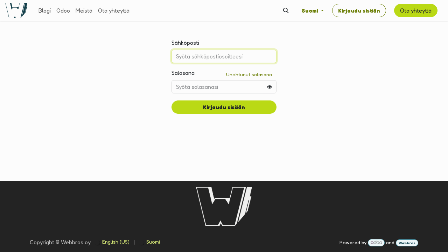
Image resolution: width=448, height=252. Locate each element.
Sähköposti (185, 42)
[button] (286, 10)
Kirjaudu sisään (359, 10)
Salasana (183, 72)
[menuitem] (45, 11)
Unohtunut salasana (249, 74)
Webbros (407, 243)
